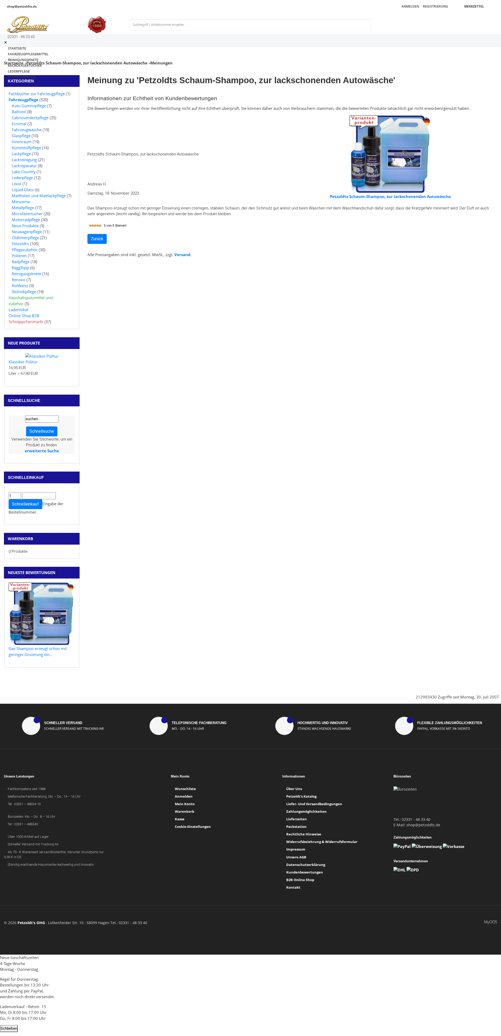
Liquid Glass (23, 189)
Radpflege (20, 261)
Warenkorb (20, 538)
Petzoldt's (20, 243)
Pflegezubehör (25, 249)
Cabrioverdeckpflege (30, 117)
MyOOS (490, 921)
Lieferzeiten (296, 819)
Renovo (18, 279)
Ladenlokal (18, 309)
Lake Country (23, 171)
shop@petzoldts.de (21, 6)
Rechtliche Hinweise (303, 834)
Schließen (9, 1028)
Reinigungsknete (26, 273)
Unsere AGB (296, 857)
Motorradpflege (26, 219)
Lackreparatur (24, 165)
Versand (182, 254)
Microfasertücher (27, 213)
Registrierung (435, 6)
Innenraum (22, 141)
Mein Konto (185, 804)
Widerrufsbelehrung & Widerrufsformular (321, 841)
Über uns (294, 788)
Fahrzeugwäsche (26, 129)
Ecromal (19, 123)
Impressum (295, 849)
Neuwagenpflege (27, 231)
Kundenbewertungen (304, 872)
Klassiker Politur (23, 361)
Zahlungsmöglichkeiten (306, 811)
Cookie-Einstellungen (193, 826)
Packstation (296, 826)
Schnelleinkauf (25, 504)
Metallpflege (23, 207)
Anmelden (410, 6)
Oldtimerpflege (22, 77)
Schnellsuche (41, 431)
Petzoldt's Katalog (301, 796)
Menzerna (21, 201)
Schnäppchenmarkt (26, 321)
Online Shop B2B (24, 315)
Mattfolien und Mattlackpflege (39, 195)
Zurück (97, 238)
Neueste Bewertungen (31, 572)
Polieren (19, 255)
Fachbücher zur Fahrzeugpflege (37, 93)
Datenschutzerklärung (305, 864)
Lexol (16, 183)
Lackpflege (21, 153)
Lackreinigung (24, 159)
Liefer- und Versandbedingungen (314, 804)
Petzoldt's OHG (31, 922)
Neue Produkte (25, 225)
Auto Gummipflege (29, 105)
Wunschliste (185, 788)
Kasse (179, 819)
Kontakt (293, 887)
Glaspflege (21, 135)
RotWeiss (20, 285)
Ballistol (19, 111)
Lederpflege (22, 177)
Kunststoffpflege (26, 147)
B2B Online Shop (300, 879)
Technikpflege (24, 291)
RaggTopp (20, 267)
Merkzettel (473, 6)
